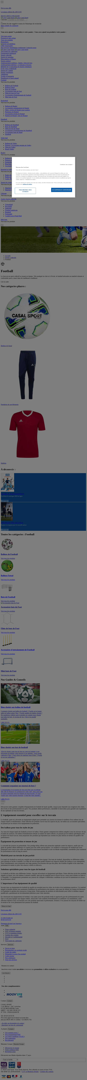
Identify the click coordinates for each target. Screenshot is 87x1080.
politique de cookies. (27, 184)
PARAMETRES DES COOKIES (25, 190)
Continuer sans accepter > (66, 164)
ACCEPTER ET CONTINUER (61, 190)
